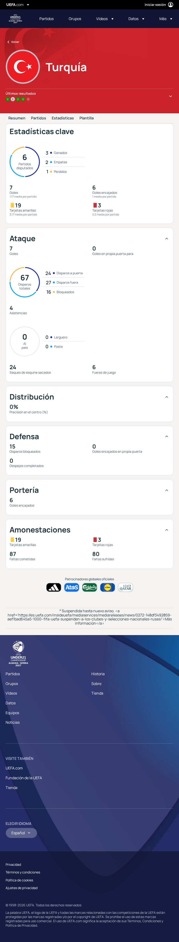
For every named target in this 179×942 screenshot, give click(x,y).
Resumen (16, 118)
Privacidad (13, 864)
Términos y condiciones (23, 872)
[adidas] (53, 587)
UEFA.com (14, 768)
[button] (105, 18)
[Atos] (71, 587)
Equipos (12, 712)
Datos (11, 703)
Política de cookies (19, 880)
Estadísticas (63, 118)
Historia (98, 673)
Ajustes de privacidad (22, 888)
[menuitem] (48, 18)
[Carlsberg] (89, 587)
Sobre (96, 683)
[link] (46, 18)
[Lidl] (107, 587)
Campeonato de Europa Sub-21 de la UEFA (15, 18)
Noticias (13, 722)
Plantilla (86, 118)
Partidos (38, 118)
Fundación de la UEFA (24, 777)
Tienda (97, 693)
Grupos (12, 683)
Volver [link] (15, 42)
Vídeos (11, 693)
